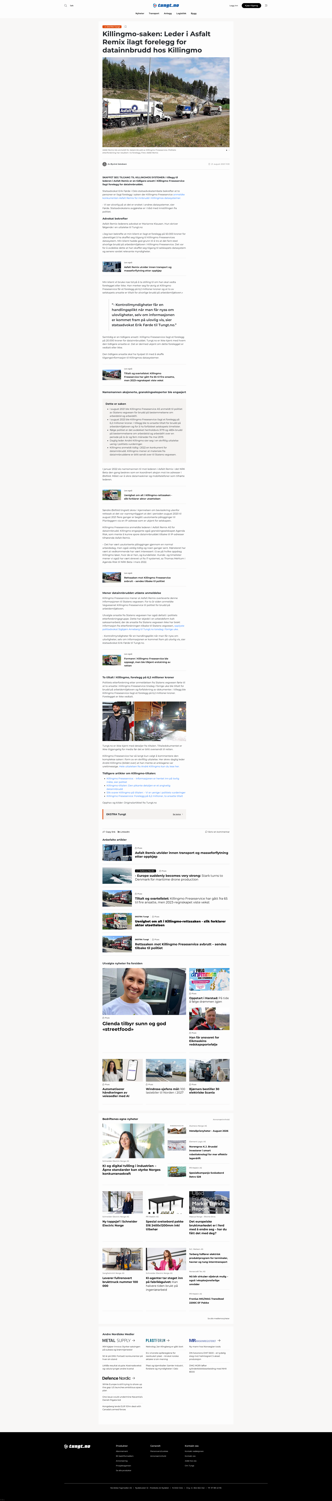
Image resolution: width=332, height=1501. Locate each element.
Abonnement (122, 1451)
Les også (128, 262)
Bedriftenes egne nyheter (120, 1119)
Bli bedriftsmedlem (125, 1456)
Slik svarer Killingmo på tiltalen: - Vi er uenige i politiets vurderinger (146, 792)
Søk (72, 5)
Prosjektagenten (123, 1466)
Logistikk (181, 13)
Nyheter (140, 13)
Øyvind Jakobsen (118, 164)
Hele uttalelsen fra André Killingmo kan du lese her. (149, 766)
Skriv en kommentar (219, 832)
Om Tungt (189, 1466)
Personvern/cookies (159, 1451)
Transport (154, 13)
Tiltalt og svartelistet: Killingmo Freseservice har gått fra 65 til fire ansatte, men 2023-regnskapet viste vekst (149, 377)
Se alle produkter (123, 1470)
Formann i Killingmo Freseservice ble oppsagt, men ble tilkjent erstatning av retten (147, 662)
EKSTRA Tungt (113, 27)
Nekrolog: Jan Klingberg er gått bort (164, 1346)
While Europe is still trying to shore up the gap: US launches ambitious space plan (122, 1387)
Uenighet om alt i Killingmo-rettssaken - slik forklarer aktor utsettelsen (148, 497)
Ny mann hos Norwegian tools (205, 1346)
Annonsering (122, 1461)
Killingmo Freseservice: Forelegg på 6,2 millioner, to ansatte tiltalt (145, 796)
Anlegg (168, 13)
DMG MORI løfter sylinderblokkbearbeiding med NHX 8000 (208, 1368)
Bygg (193, 13)
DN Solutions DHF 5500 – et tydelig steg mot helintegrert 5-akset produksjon (207, 1356)
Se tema (177, 814)
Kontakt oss (190, 1456)
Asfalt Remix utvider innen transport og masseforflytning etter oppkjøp (147, 269)
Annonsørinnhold (158, 1456)
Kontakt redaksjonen (194, 1451)
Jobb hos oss (190, 1461)
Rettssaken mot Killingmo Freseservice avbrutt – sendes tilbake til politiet (147, 579)
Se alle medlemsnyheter (219, 1318)
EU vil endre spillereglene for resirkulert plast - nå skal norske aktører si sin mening (162, 1356)
